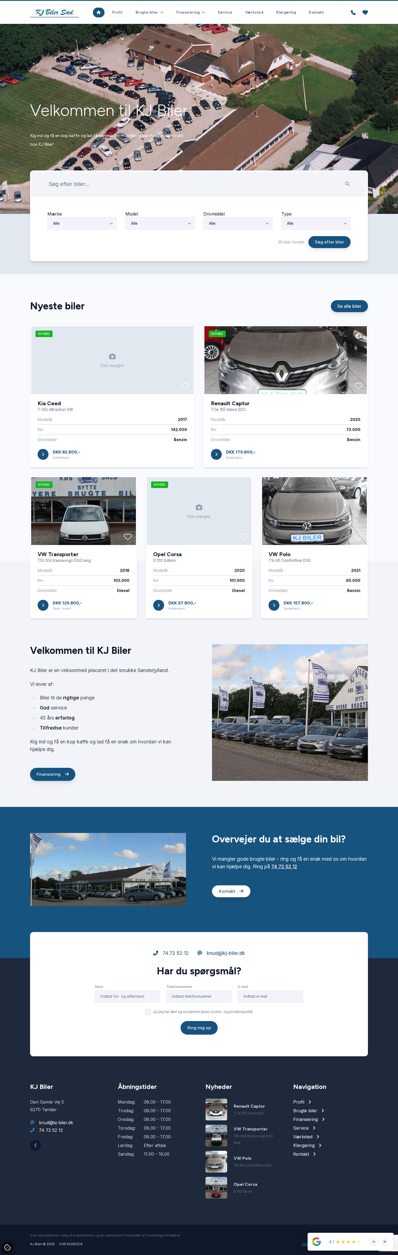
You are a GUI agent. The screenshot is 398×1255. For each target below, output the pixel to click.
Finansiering (49, 774)
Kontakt (316, 12)
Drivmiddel (214, 214)
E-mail (243, 987)
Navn (99, 987)
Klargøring (286, 12)
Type (286, 214)
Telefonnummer (179, 987)
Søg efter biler (329, 242)
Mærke (54, 214)
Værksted (254, 12)
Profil (117, 12)
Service (225, 12)
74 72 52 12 (284, 866)
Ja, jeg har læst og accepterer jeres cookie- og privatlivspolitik (203, 1012)
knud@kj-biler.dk (225, 953)
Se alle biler (349, 306)
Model (131, 214)
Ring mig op (199, 1027)
